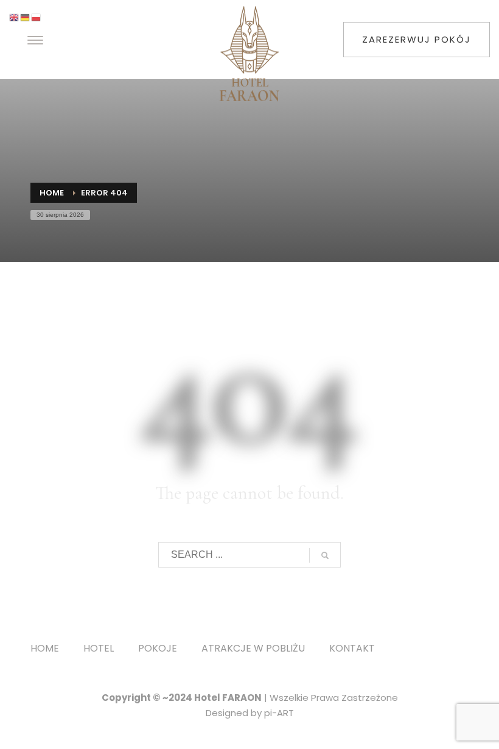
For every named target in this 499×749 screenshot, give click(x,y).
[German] (25, 17)
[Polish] (36, 17)
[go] (325, 555)
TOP (448, 353)
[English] (14, 17)
